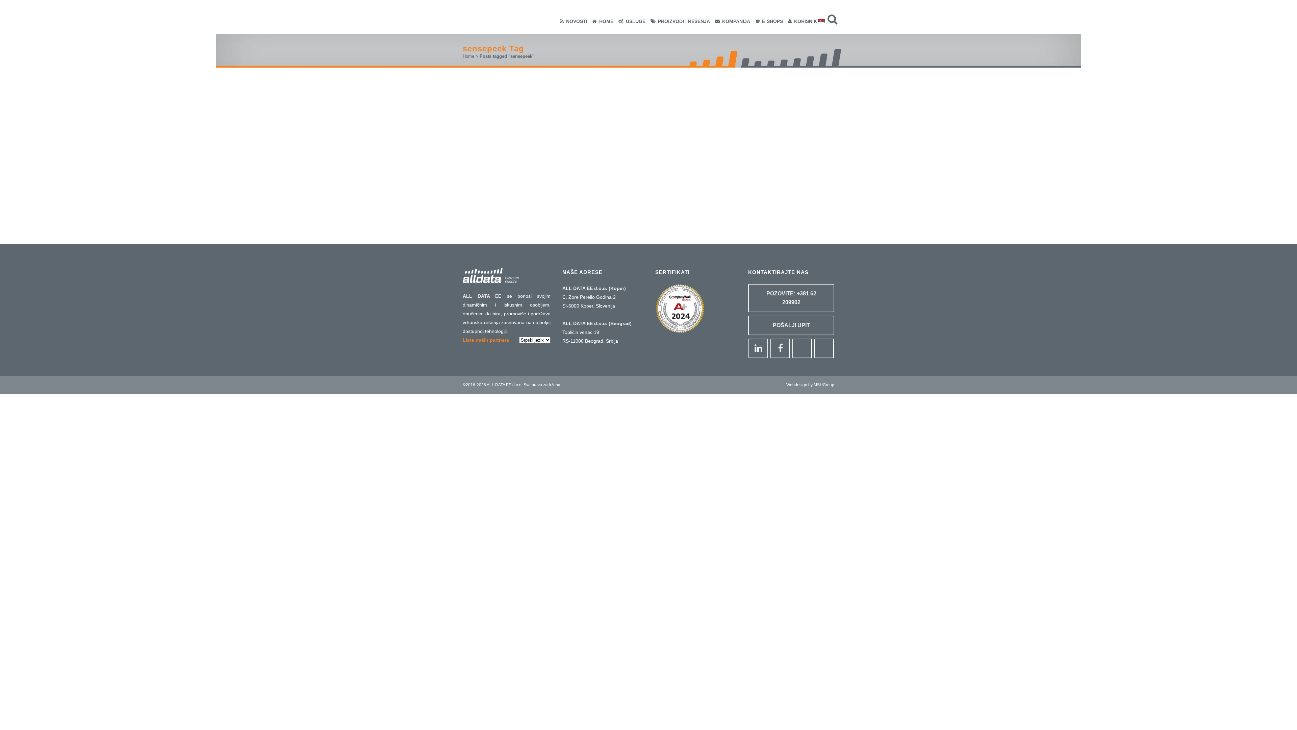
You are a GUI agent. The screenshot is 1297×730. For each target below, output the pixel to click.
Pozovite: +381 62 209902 (791, 298)
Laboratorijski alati (512, 164)
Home (468, 56)
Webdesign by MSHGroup (810, 385)
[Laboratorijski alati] (534, 117)
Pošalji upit (791, 325)
